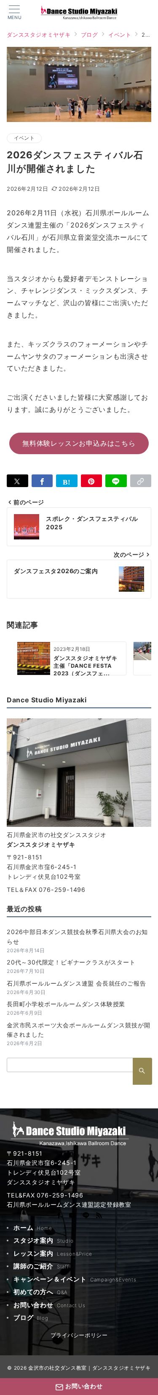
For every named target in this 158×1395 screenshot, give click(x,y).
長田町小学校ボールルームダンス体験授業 (66, 1004)
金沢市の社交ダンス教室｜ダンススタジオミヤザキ (89, 1368)
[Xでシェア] (17, 480)
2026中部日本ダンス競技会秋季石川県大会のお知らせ (77, 936)
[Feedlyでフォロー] (99, 1216)
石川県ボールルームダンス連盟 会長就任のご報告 (76, 983)
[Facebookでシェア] (42, 480)
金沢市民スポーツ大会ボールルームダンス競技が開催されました (78, 1029)
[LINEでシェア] (116, 480)
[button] (141, 480)
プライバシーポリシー (79, 1335)
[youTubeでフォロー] (72, 1216)
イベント (24, 138)
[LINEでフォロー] (86, 1216)
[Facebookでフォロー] (59, 1216)
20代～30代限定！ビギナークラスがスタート (71, 962)
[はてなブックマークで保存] (67, 480)
